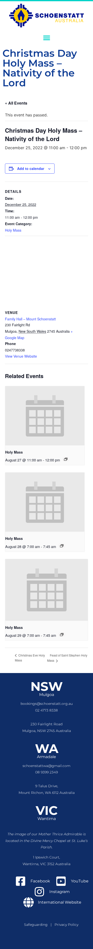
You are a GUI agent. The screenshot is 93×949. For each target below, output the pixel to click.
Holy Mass (13, 230)
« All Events (16, 103)
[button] (46, 37)
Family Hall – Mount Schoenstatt (30, 318)
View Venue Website (21, 356)
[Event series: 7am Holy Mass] (61, 545)
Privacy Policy (66, 924)
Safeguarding (37, 924)
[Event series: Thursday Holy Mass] (65, 459)
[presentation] (45, 415)
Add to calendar (30, 168)
